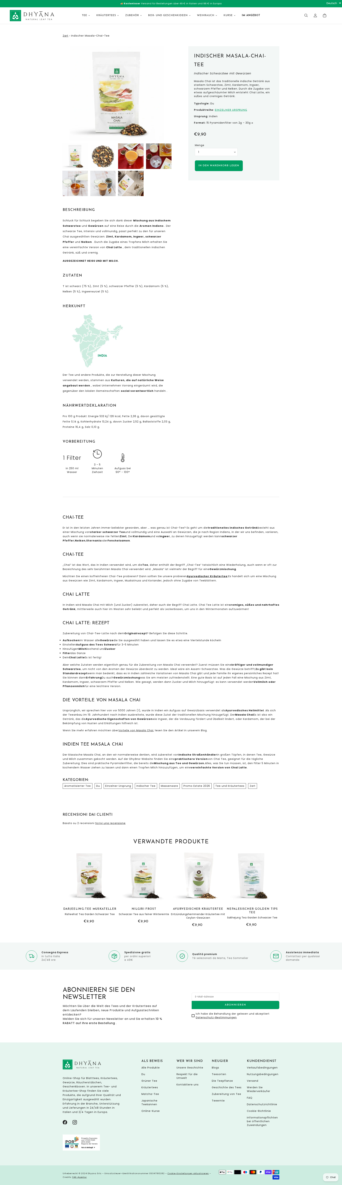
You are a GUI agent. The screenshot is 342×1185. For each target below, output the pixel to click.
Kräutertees (149, 1087)
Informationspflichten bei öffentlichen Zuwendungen (262, 1121)
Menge (199, 145)
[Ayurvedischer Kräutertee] (198, 889)
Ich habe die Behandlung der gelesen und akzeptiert (233, 1015)
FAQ (249, 1098)
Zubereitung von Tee (226, 1094)
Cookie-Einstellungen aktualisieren (188, 1173)
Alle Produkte (150, 1067)
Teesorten (219, 1074)
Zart (65, 35)
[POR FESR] (81, 1149)
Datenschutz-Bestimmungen (216, 1017)
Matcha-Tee (150, 1094)
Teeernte (218, 1100)
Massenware (169, 786)
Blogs (215, 1067)
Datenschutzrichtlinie (262, 1104)
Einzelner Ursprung (231, 110)
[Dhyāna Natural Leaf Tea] (32, 15)
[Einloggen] (315, 15)
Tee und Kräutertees (229, 786)
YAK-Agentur (79, 1177)
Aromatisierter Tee (77, 786)
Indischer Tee (146, 786)
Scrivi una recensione (110, 823)
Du (98, 786)
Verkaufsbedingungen (262, 1067)
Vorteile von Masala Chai (135, 730)
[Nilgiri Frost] (144, 887)
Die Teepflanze (222, 1081)
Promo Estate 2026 (196, 786)
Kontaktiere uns (188, 1084)
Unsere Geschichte (190, 1067)
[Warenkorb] (325, 15)
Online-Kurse (150, 1111)
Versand (252, 1081)
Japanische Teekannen (149, 1102)
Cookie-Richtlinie (259, 1111)
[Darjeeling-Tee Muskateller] (90, 887)
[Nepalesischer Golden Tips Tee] (252, 888)
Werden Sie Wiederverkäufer (258, 1089)
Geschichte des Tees (227, 1087)
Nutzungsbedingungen (262, 1074)
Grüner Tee (149, 1081)
